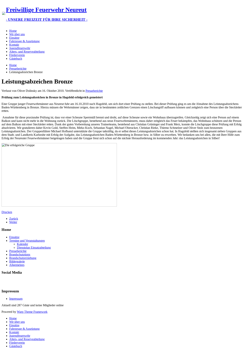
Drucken (7, 212)
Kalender (22, 244)
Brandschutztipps (19, 254)
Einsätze (14, 37)
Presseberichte (18, 68)
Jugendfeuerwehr (19, 48)
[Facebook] (4, 281)
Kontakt (14, 44)
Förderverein (17, 55)
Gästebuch (15, 58)
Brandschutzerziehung (22, 258)
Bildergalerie (17, 261)
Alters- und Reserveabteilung (27, 51)
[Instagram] (19, 281)
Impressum (15, 298)
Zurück (13, 218)
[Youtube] (12, 281)
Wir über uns (17, 34)
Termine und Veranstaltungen (27, 240)
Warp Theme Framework (32, 311)
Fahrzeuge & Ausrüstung (24, 41)
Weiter (13, 222)
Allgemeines (16, 265)
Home (13, 30)
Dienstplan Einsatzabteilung (34, 247)
